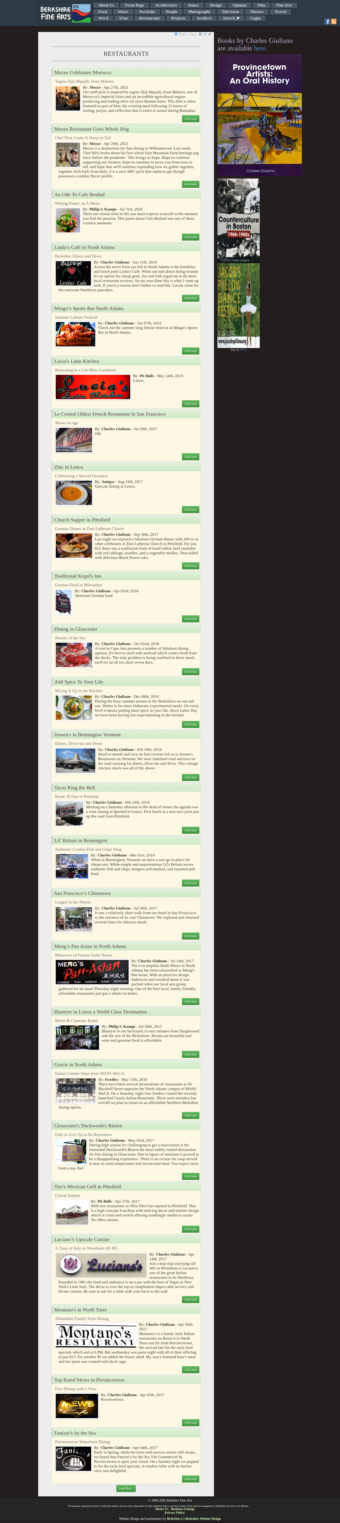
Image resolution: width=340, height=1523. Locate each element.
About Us (106, 5)
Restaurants (149, 18)
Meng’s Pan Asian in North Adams (90, 946)
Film (261, 5)
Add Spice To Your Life (78, 682)
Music (123, 11)
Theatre (257, 11)
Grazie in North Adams (78, 1064)
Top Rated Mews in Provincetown (89, 1380)
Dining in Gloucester (75, 629)
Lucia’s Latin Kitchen (76, 361)
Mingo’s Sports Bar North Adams (89, 308)
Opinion (239, 5)
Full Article (191, 118)
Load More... (126, 1488)
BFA (244, 349)
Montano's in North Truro (80, 1310)
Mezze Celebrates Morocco (82, 72)
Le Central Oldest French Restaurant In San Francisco (110, 414)
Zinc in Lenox (68, 467)
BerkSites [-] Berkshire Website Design (194, 1518)
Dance (193, 5)
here (260, 48)
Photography (200, 11)
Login (255, 18)
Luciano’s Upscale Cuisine (82, 1239)
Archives (204, 18)
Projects (178, 18)
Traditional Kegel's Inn (77, 576)
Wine (123, 18)
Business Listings (183, 1509)
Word (103, 18)
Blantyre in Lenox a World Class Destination (100, 1012)
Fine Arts (284, 5)
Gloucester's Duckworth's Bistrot (88, 1125)
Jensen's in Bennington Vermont (87, 734)
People (171, 11)
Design (216, 5)
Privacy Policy (175, 1512)
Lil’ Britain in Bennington (80, 840)
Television (230, 11)
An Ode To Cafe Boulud (79, 194)
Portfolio (147, 11)
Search (229, 18)
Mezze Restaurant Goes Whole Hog (91, 129)
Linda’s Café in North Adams (84, 247)
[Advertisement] (281, 248)
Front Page (134, 5)
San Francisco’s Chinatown (82, 893)
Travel (280, 11)
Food (102, 11)
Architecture (166, 5)
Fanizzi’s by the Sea (75, 1433)
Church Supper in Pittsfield (82, 520)
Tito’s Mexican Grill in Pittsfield (87, 1186)
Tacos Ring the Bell (74, 787)
